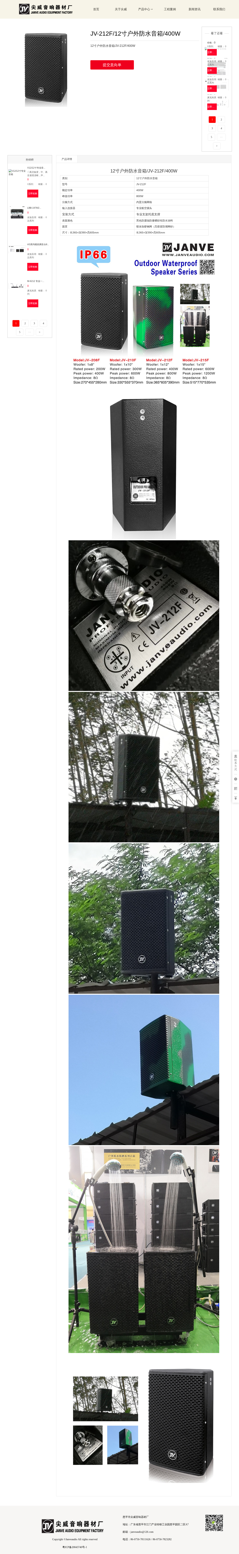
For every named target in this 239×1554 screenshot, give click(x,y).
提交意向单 (112, 65)
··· (221, 137)
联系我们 (219, 9)
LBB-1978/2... (34, 208)
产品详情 (67, 159)
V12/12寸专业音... (36, 167)
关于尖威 (121, 9)
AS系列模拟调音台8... (38, 244)
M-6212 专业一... (35, 281)
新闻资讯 (195, 9)
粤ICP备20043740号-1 (74, 1547)
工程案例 (170, 9)
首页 (96, 9)
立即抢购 (212, 52)
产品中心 (144, 9)
